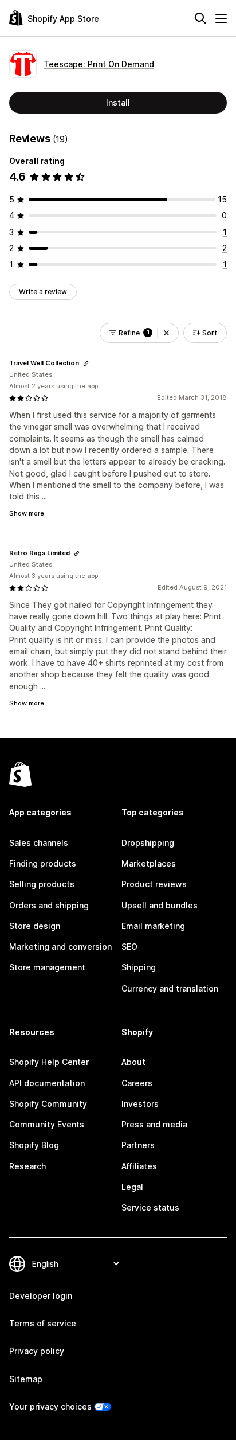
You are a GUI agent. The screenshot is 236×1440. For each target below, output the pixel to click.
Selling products (41, 884)
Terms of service (42, 1323)
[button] (166, 332)
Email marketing (153, 926)
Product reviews (154, 884)
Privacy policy (36, 1351)
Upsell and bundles (159, 905)
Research (27, 1166)
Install (118, 102)
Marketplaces (148, 863)
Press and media (154, 1124)
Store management (47, 967)
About (133, 1062)
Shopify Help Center (49, 1062)
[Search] (200, 18)
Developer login (40, 1296)
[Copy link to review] (86, 363)
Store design (34, 926)
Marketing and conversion (60, 946)
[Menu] (221, 18)
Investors (140, 1104)
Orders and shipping (49, 905)
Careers (136, 1083)
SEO (129, 946)
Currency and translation (169, 988)
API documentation (47, 1083)
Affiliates (139, 1166)
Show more (26, 513)
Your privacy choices (50, 1406)
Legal (132, 1187)
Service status (150, 1207)
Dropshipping (147, 843)
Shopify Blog (34, 1145)
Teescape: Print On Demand (99, 64)
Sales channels (38, 843)
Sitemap (25, 1379)
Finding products (42, 863)
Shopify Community (48, 1104)
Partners (138, 1145)
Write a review (43, 291)
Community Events (46, 1124)
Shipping (138, 967)
